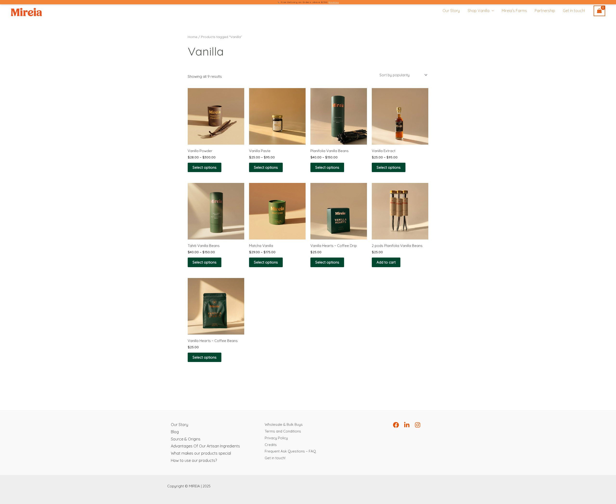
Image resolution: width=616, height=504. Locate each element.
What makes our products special (201, 453)
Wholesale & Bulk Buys (284, 424)
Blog (175, 431)
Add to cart (386, 262)
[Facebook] (396, 425)
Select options (204, 167)
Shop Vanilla (478, 10)
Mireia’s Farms (514, 10)
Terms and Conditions (283, 431)
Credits (271, 444)
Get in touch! (574, 10)
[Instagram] (418, 425)
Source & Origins (185, 439)
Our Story (451, 10)
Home (192, 37)
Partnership (545, 10)
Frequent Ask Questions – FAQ (290, 451)
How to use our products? (194, 460)
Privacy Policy (276, 438)
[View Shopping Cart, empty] (599, 11)
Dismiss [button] (334, 2)
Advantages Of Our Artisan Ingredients (205, 446)
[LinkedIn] (407, 425)
